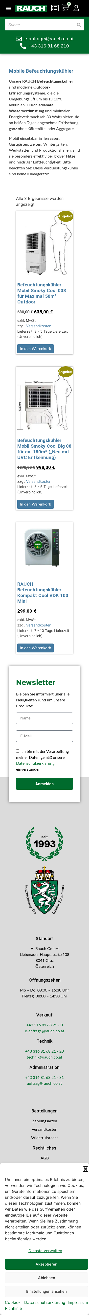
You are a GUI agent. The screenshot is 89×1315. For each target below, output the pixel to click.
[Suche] (79, 24)
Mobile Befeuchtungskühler (41, 71)
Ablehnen (46, 1277)
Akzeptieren (46, 1264)
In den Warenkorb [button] (35, 349)
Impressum (78, 1302)
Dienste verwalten (45, 1250)
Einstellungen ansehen (46, 1291)
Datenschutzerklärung (44, 1302)
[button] (85, 1169)
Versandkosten (38, 326)
